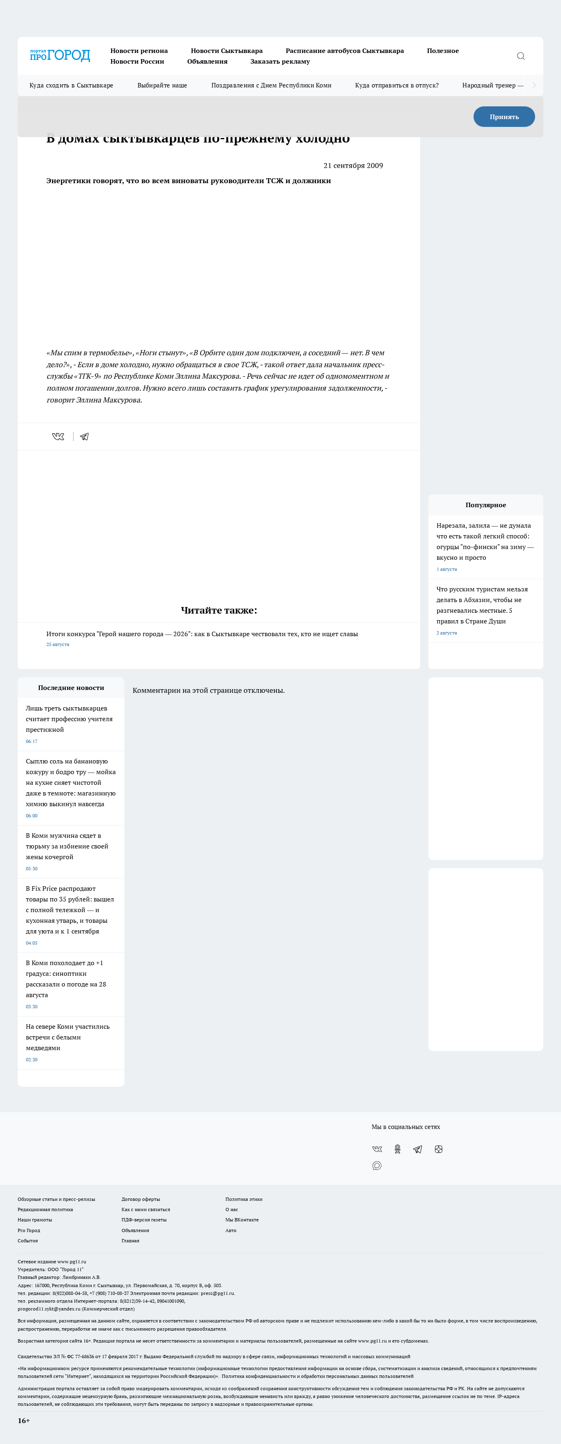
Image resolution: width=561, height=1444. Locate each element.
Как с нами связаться (146, 1209)
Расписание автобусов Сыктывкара (345, 50)
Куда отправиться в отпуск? (397, 85)
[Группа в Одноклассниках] (397, 1149)
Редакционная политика (45, 1209)
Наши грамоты (35, 1219)
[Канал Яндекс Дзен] (438, 1149)
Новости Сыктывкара (227, 50)
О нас (231, 1209)
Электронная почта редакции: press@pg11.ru (182, 1293)
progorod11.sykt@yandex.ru (49, 1309)
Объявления (207, 61)
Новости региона (139, 50)
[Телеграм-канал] (418, 1149)
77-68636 (84, 1356)
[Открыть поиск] (521, 56)
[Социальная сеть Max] (377, 1165)
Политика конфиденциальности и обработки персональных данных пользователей (318, 1376)
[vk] (59, 436)
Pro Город (29, 1230)
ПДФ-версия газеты (144, 1219)
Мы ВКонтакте (242, 1219)
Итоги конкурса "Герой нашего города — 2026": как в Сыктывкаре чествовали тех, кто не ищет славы (202, 638)
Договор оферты (141, 1199)
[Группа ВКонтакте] (377, 1149)
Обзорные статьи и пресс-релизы (56, 1199)
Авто (231, 1230)
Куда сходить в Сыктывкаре (72, 85)
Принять (504, 117)
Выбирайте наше (163, 85)
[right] (534, 85)
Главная (130, 1240)
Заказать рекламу (280, 61)
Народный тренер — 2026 (500, 85)
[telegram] (87, 436)
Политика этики (243, 1199)
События (28, 1240)
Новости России (137, 61)
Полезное (443, 50)
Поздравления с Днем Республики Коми (272, 85)
